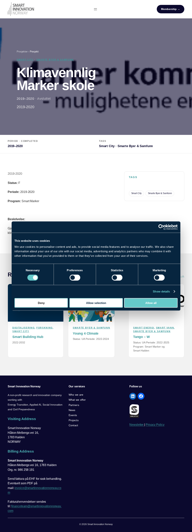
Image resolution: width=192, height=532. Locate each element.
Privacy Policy (155, 424)
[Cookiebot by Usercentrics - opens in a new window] (161, 227)
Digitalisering (23, 327)
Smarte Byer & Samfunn (55, 59)
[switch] (75, 278)
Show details (161, 291)
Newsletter (136, 424)
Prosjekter (22, 51)
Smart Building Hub (27, 337)
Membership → (170, 9)
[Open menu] (95, 9)
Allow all (151, 302)
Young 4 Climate (85, 333)
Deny (41, 302)
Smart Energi (143, 327)
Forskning (44, 327)
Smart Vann (165, 327)
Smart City (25, 59)
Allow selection (96, 302)
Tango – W (141, 337)
